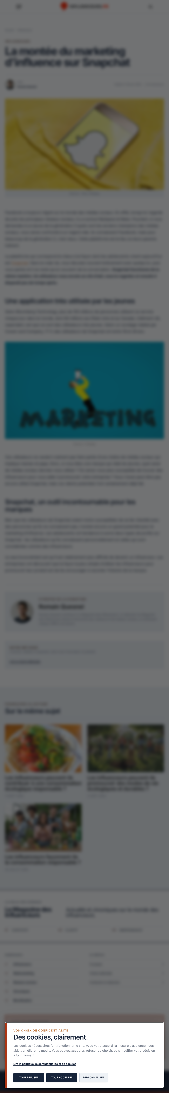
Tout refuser (29, 1077)
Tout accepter (62, 1077)
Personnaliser (93, 1077)
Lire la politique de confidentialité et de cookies (44, 1063)
